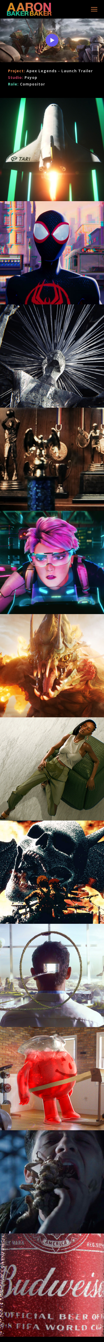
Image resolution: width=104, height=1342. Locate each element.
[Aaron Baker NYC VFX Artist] (30, 9)
